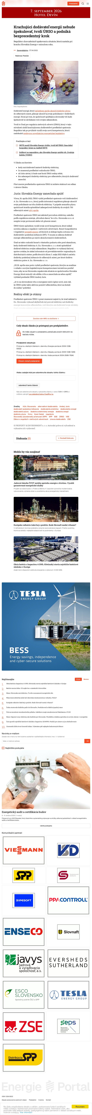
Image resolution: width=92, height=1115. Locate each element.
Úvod (4, 3)
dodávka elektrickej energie (42, 412)
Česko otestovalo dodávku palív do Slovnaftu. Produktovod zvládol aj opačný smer (34, 707)
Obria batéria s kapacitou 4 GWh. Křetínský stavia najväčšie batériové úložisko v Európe (36, 684)
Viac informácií (26, 1112)
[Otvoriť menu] (87, 3)
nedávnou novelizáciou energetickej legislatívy (44, 133)
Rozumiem (80, 1106)
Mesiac (86, 679)
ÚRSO (61, 417)
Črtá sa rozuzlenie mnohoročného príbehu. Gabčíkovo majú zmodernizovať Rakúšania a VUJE (38, 712)
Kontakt (48, 1100)
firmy (30, 414)
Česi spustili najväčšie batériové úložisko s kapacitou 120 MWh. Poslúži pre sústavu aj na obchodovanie (41, 722)
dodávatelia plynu (21, 412)
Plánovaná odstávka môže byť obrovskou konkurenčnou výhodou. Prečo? (31, 698)
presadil (28, 232)
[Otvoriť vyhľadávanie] (82, 3)
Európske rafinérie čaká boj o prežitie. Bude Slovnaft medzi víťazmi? (29, 703)
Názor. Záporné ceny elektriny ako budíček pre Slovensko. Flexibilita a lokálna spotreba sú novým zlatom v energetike (47, 717)
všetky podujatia (46, 826)
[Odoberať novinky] (87, 741)
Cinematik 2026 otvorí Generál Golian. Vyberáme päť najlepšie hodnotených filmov (34, 726)
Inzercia (41, 1100)
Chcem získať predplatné (28, 361)
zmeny (35, 232)
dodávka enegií (62, 412)
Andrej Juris (64, 406)
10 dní (78, 679)
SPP (50, 417)
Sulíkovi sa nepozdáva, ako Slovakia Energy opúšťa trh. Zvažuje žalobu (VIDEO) (46, 153)
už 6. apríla (33, 210)
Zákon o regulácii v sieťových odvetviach (31, 419)
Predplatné (73, 4)
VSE (67, 417)
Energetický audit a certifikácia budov (24, 812)
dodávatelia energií (68, 409)
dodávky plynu (20, 414)
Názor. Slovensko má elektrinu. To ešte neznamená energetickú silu (29, 693)
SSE (55, 417)
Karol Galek (39, 414)
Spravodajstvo (22, 50)
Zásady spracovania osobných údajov (14, 1100)
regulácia (50, 414)
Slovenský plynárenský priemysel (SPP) (30, 417)
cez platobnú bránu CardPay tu (41, 394)
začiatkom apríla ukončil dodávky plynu (52, 111)
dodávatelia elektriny (50, 409)
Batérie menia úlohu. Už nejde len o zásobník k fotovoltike (26, 688)
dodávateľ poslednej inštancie (26, 409)
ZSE (69, 419)
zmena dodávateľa (58, 419)
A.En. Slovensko (29, 406)
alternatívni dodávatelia (48, 406)
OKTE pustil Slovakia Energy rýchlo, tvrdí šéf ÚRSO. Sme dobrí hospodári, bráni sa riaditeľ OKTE (46, 146)
